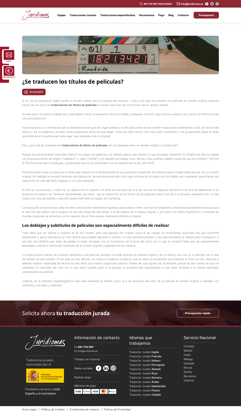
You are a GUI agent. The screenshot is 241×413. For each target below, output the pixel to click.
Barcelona (190, 376)
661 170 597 (86, 347)
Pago (161, 15)
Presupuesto (206, 15)
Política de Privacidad (117, 409)
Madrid (188, 350)
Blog (171, 15)
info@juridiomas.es (192, 3)
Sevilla (188, 371)
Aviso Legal (29, 409)
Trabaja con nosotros (87, 359)
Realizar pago (82, 377)
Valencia (189, 380)
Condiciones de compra (84, 409)
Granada (189, 363)
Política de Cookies (53, 409)
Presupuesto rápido (198, 313)
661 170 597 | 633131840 (158, 3)
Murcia (188, 367)
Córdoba (189, 346)
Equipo (62, 15)
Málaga (188, 359)
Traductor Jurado (144, 352)
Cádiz (187, 354)
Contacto (183, 15)
